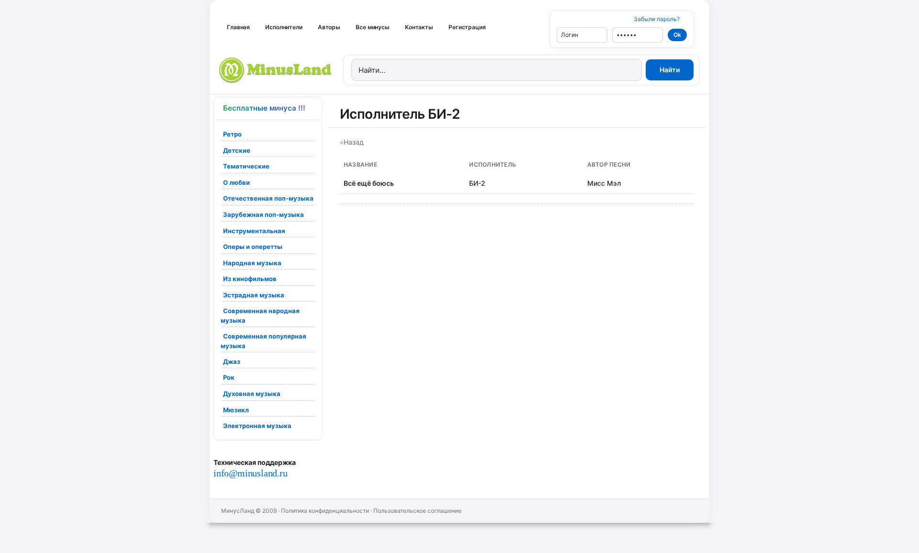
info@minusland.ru (250, 473)
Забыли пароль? (657, 19)
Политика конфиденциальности (325, 510)
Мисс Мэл (604, 183)
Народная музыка (252, 263)
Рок (229, 377)
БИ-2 (477, 183)
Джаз (231, 361)
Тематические (246, 166)
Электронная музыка (257, 425)
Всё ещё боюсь (369, 183)
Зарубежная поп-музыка (263, 214)
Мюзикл (236, 410)
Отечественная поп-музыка (268, 198)
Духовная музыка (251, 393)
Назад (354, 142)
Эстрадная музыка (253, 295)
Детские (236, 150)
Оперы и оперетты (252, 246)
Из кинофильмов (250, 278)
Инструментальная (254, 231)
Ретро (232, 134)
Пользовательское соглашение (417, 510)
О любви (236, 182)
